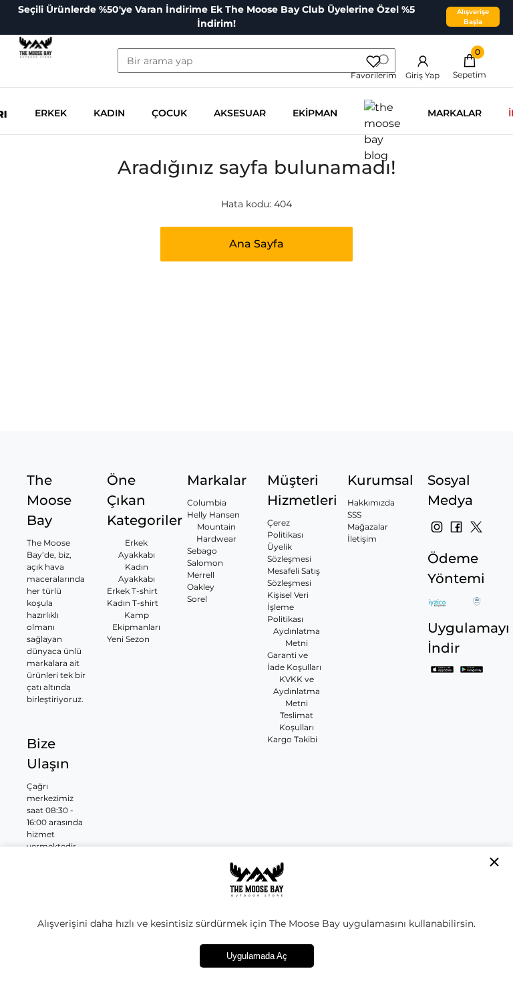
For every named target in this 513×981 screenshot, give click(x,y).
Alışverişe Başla (473, 16)
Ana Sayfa (256, 243)
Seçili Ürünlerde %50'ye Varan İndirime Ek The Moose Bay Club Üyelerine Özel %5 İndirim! (216, 16)
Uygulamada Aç (256, 956)
